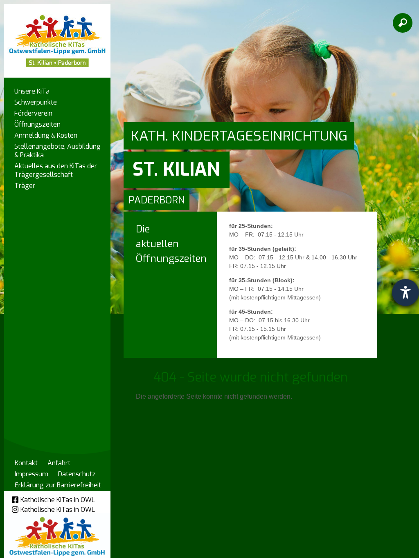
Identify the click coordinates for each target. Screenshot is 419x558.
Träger (24, 185)
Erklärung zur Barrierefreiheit (58, 485)
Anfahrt (58, 463)
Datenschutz (77, 474)
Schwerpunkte (35, 102)
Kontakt (26, 463)
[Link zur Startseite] (57, 37)
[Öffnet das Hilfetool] (405, 292)
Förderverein (33, 113)
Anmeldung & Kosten (45, 135)
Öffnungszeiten (37, 124)
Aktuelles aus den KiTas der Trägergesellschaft (55, 170)
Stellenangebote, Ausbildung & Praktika (57, 150)
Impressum (31, 474)
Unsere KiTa (32, 91)
